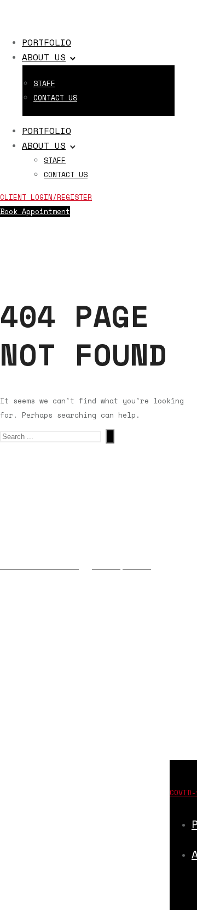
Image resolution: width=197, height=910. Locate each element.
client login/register (46, 197)
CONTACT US (55, 97)
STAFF (44, 83)
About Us (44, 57)
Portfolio (46, 42)
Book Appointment (35, 211)
